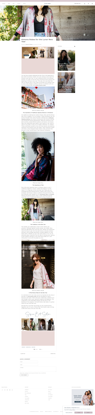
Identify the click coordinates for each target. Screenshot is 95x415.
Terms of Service (48, 411)
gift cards (27, 403)
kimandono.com (33, 411)
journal (49, 393)
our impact (50, 394)
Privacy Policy (72, 409)
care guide (27, 398)
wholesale (27, 399)
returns (26, 391)
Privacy (41, 411)
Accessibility (55, 411)
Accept (79, 412)
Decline (88, 412)
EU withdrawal (28, 393)
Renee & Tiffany (29, 44)
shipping (26, 389)
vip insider (50, 396)
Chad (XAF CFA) (77, 3)
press (49, 391)
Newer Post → (53, 353)
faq (25, 394)
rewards (50, 398)
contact (26, 396)
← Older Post (22, 353)
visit (49, 399)
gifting (26, 401)
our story (50, 389)
